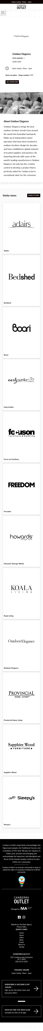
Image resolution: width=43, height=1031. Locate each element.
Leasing (21, 947)
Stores (21, 935)
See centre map (12, 82)
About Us (21, 944)
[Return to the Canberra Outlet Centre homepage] (21, 7)
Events (21, 942)
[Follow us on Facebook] (19, 917)
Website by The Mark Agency (21, 924)
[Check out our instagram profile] (23, 917)
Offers (21, 937)
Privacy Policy (21, 927)
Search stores (33, 195)
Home (21, 933)
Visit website (21, 57)
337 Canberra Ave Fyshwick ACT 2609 (21, 958)
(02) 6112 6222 (21, 961)
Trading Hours (21, 969)
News (21, 940)
